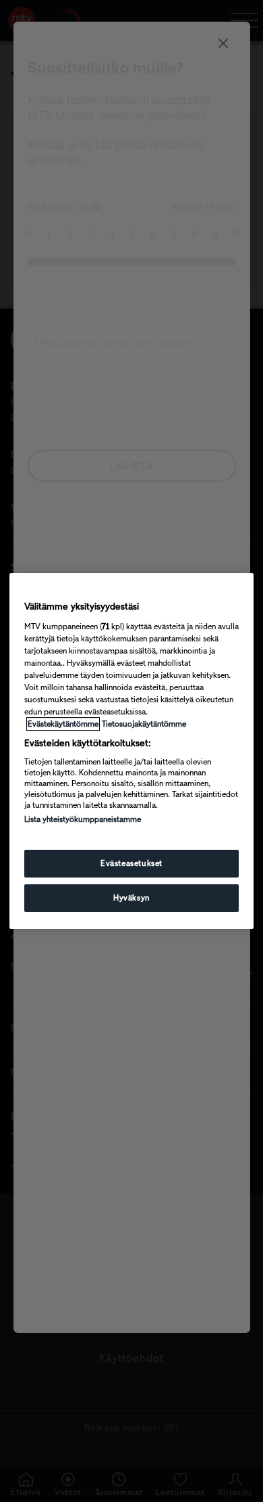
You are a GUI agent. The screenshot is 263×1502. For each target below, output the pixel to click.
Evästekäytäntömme (63, 724)
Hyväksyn (131, 897)
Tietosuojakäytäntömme (144, 724)
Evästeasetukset (131, 863)
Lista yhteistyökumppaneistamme (82, 819)
